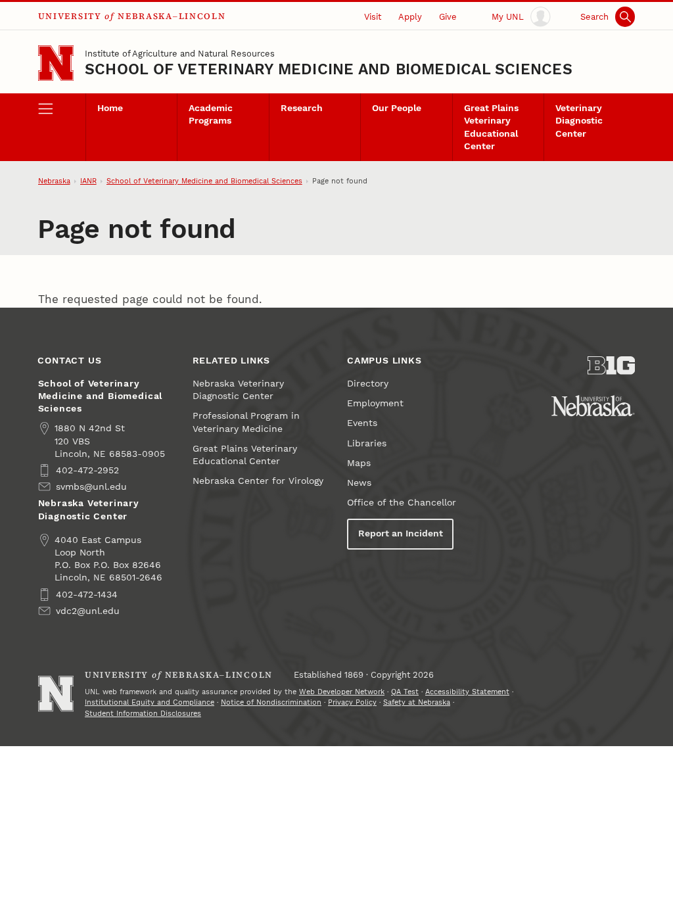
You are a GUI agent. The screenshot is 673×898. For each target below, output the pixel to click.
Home (110, 108)
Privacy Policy (352, 702)
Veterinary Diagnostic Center (579, 121)
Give (448, 17)
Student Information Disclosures (143, 713)
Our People (396, 108)
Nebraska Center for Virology (258, 480)
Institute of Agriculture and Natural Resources (180, 54)
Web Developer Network (341, 692)
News (359, 482)
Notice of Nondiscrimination (271, 702)
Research (302, 108)
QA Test (405, 692)
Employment (375, 403)
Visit (372, 17)
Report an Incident (400, 533)
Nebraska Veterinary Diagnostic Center (238, 390)
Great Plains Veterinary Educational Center (491, 127)
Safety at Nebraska (416, 702)
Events (362, 423)
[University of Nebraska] (593, 405)
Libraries (366, 443)
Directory (367, 383)
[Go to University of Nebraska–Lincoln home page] (56, 63)
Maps (359, 463)
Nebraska (54, 181)
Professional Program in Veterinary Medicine (246, 422)
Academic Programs (211, 114)
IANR (88, 181)
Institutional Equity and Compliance (149, 702)
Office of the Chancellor (401, 502)
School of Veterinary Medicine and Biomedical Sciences (328, 69)
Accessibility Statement (467, 692)
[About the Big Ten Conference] (611, 365)
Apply (410, 17)
